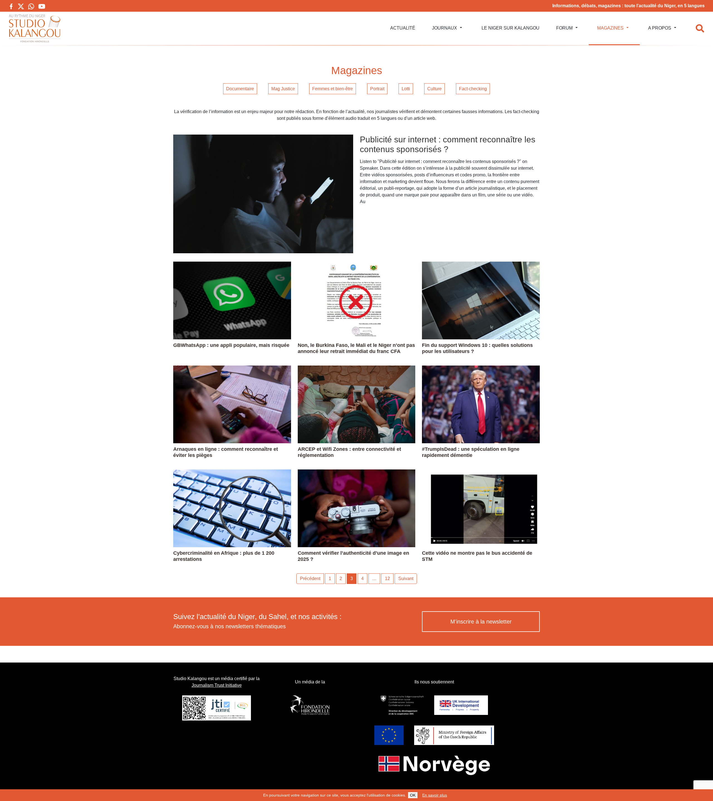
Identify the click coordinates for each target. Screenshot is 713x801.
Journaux (444, 28)
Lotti (406, 88)
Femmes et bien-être (332, 88)
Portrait (377, 88)
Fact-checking (473, 88)
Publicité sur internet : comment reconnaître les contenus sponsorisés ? (447, 144)
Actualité (402, 28)
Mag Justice (283, 88)
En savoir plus (434, 795)
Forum (564, 28)
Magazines (610, 28)
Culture (434, 88)
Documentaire (240, 88)
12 (387, 578)
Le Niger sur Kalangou (510, 28)
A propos (659, 28)
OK (413, 795)
